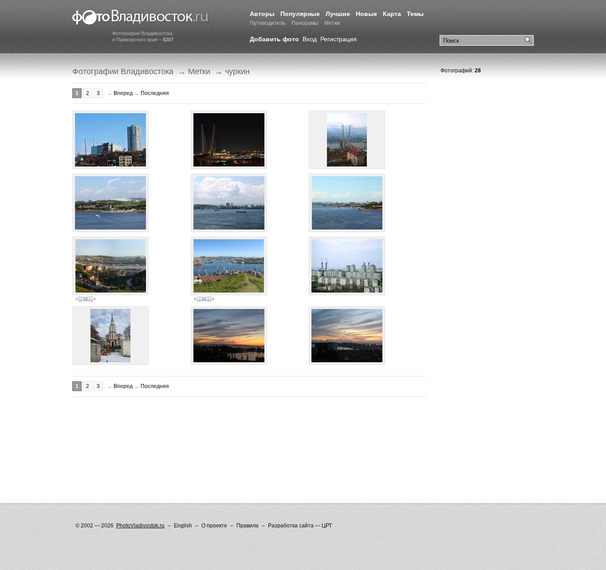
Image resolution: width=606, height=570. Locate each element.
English (183, 525)
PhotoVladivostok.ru (140, 525)
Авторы (262, 13)
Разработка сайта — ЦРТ (300, 525)
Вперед (123, 93)
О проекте (214, 525)
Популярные (300, 13)
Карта (392, 13)
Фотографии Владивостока (122, 71)
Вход (310, 39)
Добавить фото (274, 39)
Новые (366, 13)
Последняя (155, 93)
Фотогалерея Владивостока (140, 18)
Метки (332, 23)
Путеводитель (268, 23)
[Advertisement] (233, 426)
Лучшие (338, 13)
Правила (247, 525)
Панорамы (305, 23)
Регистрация (338, 39)
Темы (415, 13)
